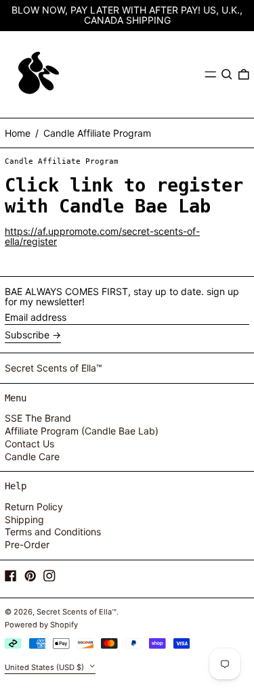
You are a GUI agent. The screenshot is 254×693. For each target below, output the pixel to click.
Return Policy (34, 506)
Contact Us (29, 443)
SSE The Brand (38, 418)
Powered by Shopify (41, 624)
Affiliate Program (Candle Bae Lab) (81, 431)
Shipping (24, 519)
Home (17, 133)
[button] (227, 74)
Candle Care (32, 456)
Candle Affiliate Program (97, 133)
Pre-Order (27, 544)
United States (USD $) (45, 666)
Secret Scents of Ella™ (53, 368)
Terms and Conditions (53, 531)
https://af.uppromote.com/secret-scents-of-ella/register (102, 236)
